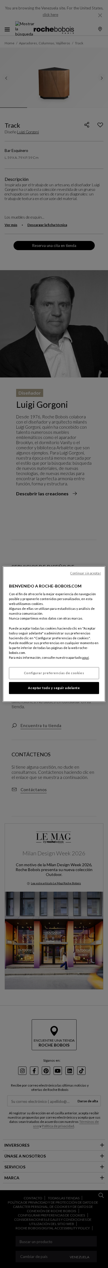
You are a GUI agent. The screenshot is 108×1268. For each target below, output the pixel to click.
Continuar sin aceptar (85, 573)
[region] (54, 634)
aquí (85, 657)
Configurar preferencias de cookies (54, 673)
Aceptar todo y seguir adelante (54, 688)
